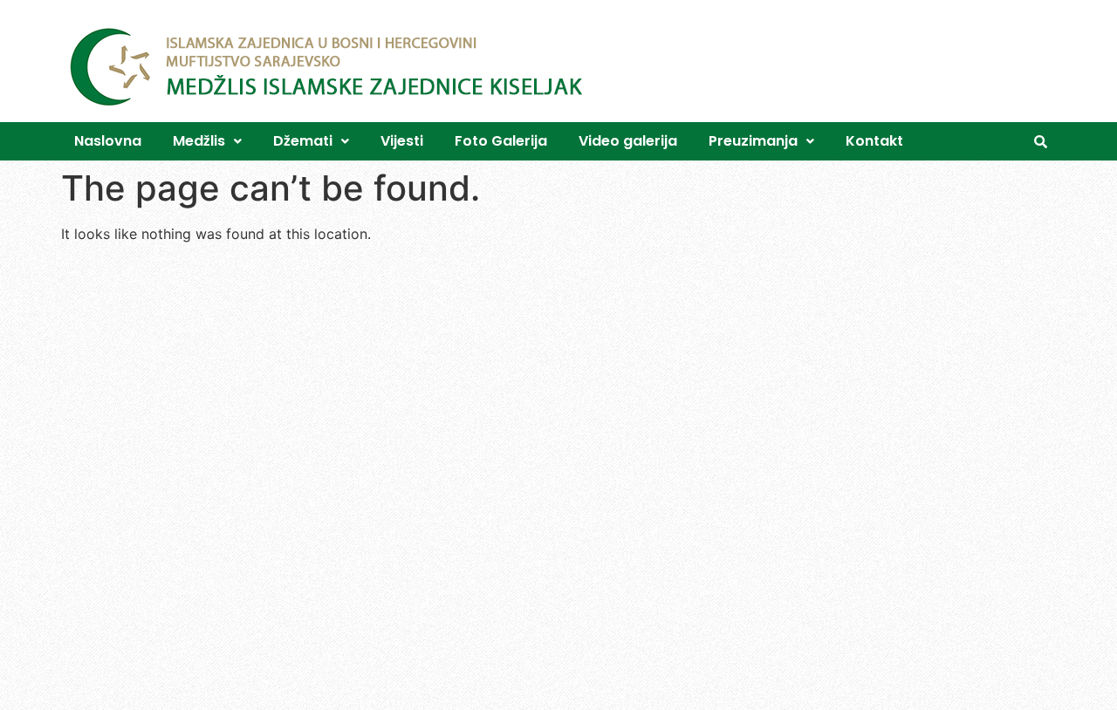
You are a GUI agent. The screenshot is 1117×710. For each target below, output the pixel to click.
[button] (207, 141)
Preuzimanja (753, 141)
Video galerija (628, 141)
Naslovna (107, 141)
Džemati (302, 141)
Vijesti (401, 141)
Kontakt (874, 141)
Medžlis (199, 141)
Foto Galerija (501, 141)
